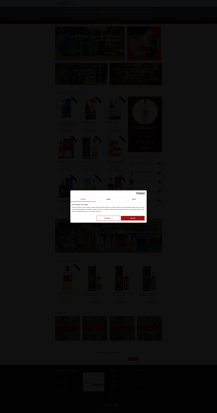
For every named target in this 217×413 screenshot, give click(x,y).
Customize (107, 218)
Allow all (132, 218)
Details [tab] (108, 199)
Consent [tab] (83, 199)
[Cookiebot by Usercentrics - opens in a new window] (137, 193)
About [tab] (134, 199)
